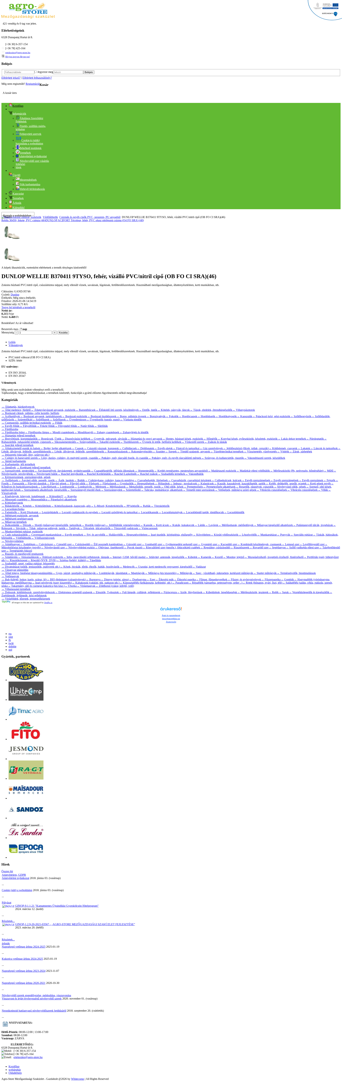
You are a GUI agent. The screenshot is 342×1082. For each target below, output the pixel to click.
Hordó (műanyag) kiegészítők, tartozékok (56, 525)
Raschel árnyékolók (70, 473)
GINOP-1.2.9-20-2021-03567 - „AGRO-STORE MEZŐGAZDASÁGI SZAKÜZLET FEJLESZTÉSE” (75, 924)
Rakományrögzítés (140, 451)
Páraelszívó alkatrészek (62, 499)
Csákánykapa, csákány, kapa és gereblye (109, 480)
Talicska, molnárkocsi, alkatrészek (162, 489)
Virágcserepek (148, 528)
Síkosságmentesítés (63, 441)
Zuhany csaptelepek (106, 432)
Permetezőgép (193, 486)
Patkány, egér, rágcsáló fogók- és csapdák (123, 457)
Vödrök (283, 451)
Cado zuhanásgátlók (14, 534)
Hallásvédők (114, 534)
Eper (150, 579)
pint (11, 636)
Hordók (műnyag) (93, 525)
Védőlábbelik (50, 217)
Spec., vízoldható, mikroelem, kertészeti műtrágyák (222, 573)
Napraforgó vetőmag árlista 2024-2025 (23, 946)
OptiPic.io (48, 602)
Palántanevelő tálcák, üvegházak (313, 525)
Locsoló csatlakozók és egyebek (78, 512)
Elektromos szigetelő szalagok (73, 592)
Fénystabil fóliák (66, 425)
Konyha (70, 496)
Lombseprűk (65, 486)
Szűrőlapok (57, 419)
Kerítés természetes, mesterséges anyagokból (181, 470)
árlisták (6, 943)
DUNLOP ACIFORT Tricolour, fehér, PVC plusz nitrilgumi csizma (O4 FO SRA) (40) (94, 220)
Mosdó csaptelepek (61, 432)
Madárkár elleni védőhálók (253, 470)
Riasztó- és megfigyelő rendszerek (22, 553)
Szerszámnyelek (111, 489)
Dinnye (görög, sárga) (114, 579)
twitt (11, 643)
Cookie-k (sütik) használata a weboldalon (29, 142)
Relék (273, 592)
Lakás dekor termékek (292, 438)
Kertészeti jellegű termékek (34, 467)
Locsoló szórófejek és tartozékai (118, 512)
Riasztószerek (239, 547)
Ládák (199, 525)
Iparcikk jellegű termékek (17, 445)
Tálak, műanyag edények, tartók (45, 528)
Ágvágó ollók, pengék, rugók (36, 480)
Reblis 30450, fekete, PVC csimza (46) (23, 220)
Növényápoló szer (53, 547)
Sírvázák (19, 528)
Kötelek (25, 505)
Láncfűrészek (47, 486)
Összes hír (7, 871)
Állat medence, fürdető (16, 409)
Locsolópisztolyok (170, 512)
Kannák (146, 525)
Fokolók (171, 416)
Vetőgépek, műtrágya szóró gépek (235, 489)
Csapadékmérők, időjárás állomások (112, 470)
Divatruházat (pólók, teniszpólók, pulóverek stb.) (30, 566)
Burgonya (93, 579)
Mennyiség (7, 332)
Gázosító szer (132, 544)
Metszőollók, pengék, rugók (143, 486)
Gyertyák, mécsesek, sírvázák (108, 438)
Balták (79, 480)
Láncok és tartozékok (324, 448)
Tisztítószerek (129, 441)
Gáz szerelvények (211, 448)
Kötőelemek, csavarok (283, 448)
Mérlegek (99, 486)
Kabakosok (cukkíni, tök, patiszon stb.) (95, 582)
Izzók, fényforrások (189, 592)
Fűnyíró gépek (56, 483)
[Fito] (26, 739)
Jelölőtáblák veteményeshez (122, 525)
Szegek (171, 451)
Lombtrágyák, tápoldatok (112, 573)
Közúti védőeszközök (224, 534)
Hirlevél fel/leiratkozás (32, 189)
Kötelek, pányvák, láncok (173, 409)
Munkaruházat (267, 534)
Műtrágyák (184, 573)
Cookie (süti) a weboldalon (17, 890)
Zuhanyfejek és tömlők (134, 432)
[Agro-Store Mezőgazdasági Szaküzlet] (28, 17)
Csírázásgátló (81, 544)
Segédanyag (277, 547)
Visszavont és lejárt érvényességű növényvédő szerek (32, 998)
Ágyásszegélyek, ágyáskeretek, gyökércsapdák (62, 470)
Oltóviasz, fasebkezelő (109, 547)
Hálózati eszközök (51, 557)
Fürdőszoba (9, 429)
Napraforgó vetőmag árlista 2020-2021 (23, 982)
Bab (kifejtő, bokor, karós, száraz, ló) (23, 579)
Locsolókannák (148, 512)
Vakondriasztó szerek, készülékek (264, 457)
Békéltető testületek (31, 148)
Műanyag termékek (14, 521)
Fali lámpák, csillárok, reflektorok (139, 592)
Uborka (70, 585)
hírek (18, 167)
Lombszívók (83, 486)
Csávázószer (44, 544)
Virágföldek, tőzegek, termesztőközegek (25, 598)
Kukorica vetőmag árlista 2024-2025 (22, 958)
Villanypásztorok (243, 409)
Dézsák (25, 525)
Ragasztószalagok (116, 451)
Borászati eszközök (74, 416)
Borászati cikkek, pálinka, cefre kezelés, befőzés (30, 413)
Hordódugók (206, 416)
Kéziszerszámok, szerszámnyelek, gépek (26, 477)
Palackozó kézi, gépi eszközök (271, 416)
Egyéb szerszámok (311, 480)
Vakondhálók (194, 473)
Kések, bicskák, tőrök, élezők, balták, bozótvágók (89, 566)
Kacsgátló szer (227, 544)
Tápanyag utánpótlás (14, 569)
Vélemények (16, 345)
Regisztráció (33, 83)
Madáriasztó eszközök (222, 470)
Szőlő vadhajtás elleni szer (302, 547)
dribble (12, 646)
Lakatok (303, 448)
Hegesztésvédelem (135, 534)
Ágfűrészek (9, 480)
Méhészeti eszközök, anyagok (20, 515)
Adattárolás (9, 557)
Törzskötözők (160, 505)
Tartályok (72, 528)
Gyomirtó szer (207, 544)
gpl (10, 649)
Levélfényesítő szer (312, 544)
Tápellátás (93, 560)
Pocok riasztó (133, 547)
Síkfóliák (101, 425)
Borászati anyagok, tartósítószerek (41, 416)
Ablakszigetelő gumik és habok (20, 448)
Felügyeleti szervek (30, 133)
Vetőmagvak (10, 576)
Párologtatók (315, 438)
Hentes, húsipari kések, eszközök (182, 438)
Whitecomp (77, 1078)
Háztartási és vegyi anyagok (144, 438)
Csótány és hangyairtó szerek (19, 457)
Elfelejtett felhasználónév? (37, 77)
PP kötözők (131, 505)
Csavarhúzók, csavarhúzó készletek (189, 480)
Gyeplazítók (125, 483)
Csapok (77, 448)
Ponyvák (283, 534)
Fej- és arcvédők (94, 534)
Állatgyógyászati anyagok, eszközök (53, 409)
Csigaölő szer (62, 544)
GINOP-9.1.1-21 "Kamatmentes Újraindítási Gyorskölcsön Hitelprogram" (57, 905)
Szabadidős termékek (171, 473)
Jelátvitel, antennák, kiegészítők (164, 557)
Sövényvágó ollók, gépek (290, 486)
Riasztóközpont (16, 560)
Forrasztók (16, 483)
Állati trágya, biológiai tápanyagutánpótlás (26, 573)
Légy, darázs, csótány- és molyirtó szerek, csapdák (68, 457)
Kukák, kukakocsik (181, 525)
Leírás (12, 342)
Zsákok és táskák (215, 441)
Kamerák (204, 557)
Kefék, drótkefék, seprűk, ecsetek (286, 483)
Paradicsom (180, 582)
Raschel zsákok (147, 473)
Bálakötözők (10, 505)
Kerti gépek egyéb (319, 483)
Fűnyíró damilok (35, 483)
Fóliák (57, 422)
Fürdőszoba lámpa (37, 432)
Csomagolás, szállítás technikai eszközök (26, 422)
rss (10, 633)
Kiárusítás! (18, 207)
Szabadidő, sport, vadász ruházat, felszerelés (28, 563)
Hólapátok (162, 483)
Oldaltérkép (15, 1072)
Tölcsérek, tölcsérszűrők (95, 528)
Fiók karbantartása (30, 184)
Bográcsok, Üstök (49, 438)
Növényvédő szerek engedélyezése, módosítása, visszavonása (36, 995)
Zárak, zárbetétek (300, 451)
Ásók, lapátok (64, 480)
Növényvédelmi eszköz (80, 547)
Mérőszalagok (116, 486)
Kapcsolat (18, 193)
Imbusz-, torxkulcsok (183, 483)
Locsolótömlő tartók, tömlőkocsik (203, 512)
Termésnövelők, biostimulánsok (296, 573)
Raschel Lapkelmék (124, 473)
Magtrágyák (136, 573)
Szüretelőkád (23, 419)
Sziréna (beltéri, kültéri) (71, 560)
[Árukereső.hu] (171, 610)
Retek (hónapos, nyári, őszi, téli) (262, 582)
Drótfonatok (145, 448)
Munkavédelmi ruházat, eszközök (22, 531)
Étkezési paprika (185, 579)
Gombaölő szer (151, 544)
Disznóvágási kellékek (75, 438)
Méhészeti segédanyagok (17, 518)
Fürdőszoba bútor (13, 432)
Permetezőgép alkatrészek (219, 486)
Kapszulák (244, 416)
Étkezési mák (164, 579)
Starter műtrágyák (265, 573)
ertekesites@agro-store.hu (17, 52)
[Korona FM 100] (26, 679)
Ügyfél (16, 175)
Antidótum (27, 544)
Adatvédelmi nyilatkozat (15, 878)
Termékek (25, 152)
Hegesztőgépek (144, 483)
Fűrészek (92, 483)
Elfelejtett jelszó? (10, 77)
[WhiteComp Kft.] (26, 699)
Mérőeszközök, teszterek (252, 592)
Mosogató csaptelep (14, 499)
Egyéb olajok (163, 448)
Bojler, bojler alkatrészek (55, 448)
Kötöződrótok (41, 505)
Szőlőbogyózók (300, 416)
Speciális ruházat (301, 534)
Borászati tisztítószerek (101, 416)
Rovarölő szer (258, 547)
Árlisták (16, 202)
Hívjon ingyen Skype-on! (17, 56)
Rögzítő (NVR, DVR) (41, 560)
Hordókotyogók (226, 416)
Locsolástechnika (12, 509)
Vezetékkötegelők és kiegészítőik (309, 592)
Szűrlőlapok (40, 419)
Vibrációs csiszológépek (271, 489)
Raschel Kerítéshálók (97, 473)
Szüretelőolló (131, 489)
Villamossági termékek (15, 589)
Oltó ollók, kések (172, 486)
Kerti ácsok (160, 525)
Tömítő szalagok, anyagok (193, 451)
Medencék (127, 566)
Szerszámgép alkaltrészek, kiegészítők (44, 489)
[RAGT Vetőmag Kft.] (26, 778)
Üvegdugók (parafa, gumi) (103, 419)
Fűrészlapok (107, 483)
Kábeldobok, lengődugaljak (219, 592)
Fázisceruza (168, 592)
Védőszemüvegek (43, 537)
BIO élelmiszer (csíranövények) (66, 579)
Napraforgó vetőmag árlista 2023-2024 (23, 970)
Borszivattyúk (155, 416)
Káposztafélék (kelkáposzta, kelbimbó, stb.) (145, 582)
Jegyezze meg (45, 71)
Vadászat (199, 566)
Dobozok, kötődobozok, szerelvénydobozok (28, 592)
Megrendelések (28, 179)
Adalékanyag (10, 544)
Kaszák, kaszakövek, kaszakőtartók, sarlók (239, 483)
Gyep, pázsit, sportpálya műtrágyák (74, 573)
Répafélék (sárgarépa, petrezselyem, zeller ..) (215, 582)
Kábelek (190, 557)
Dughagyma (137, 579)
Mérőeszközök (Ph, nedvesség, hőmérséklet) (296, 470)
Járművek (8, 467)
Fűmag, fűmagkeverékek (211, 579)
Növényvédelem (12, 541)
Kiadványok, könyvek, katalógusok (23, 496)
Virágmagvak (86, 585)
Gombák (287, 579)
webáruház (15, 1069)
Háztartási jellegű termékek (18, 435)
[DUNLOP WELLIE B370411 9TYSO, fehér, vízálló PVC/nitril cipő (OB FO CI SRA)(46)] (12, 242)
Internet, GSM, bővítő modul (127, 557)
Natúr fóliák (85, 425)
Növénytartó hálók (45, 473)
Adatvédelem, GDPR (14, 874)
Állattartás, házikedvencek (18, 406)
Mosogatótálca (37, 499)
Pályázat (6, 902)
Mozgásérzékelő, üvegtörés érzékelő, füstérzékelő (274, 557)
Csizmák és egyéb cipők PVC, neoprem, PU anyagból (89, 217)
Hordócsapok (187, 416)
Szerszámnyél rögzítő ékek (84, 489)
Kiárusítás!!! (54, 496)
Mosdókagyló (83, 432)
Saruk (284, 592)
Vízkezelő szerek (192, 441)
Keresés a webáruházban (17, 215)
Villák (323, 489)
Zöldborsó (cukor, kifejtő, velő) (114, 585)
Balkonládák (10, 525)
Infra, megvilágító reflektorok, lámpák (86, 557)
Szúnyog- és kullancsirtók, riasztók (222, 457)
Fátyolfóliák (28, 425)
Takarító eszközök (108, 441)
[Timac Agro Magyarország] (26, 719)
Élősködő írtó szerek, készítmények (117, 409)
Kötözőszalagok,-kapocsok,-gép (71, 505)
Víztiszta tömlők (131, 419)
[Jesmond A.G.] (26, 758)
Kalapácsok (205, 483)
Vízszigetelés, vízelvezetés (260, 451)
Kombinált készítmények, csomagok (259, 544)
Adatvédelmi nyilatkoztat (33, 156)
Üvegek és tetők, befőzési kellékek (160, 441)
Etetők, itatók (148, 409)
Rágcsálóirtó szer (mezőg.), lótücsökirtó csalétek (171, 547)
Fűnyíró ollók (75, 483)
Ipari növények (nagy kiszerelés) (52, 582)
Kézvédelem (201, 534)
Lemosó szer (290, 544)
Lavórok (211, 525)
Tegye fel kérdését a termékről (18, 307)
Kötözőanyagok (12, 502)
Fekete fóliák (46, 425)
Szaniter (158, 451)
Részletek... (8, 921)
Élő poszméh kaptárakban (106, 544)
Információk (19, 113)
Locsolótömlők (234, 512)
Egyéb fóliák (10, 425)
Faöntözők (9, 512)
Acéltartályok (10, 416)
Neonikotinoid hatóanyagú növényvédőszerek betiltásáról (34, 1010)
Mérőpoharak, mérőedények (235, 525)
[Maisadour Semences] (26, 798)
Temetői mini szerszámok (199, 489)
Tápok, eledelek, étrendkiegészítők (211, 409)
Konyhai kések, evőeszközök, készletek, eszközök (247, 438)
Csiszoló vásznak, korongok (101, 448)
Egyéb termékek (72, 534)
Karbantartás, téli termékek (18, 464)
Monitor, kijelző (233, 557)
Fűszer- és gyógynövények (244, 579)
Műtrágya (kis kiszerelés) (160, 573)
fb (10, 640)
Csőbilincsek (128, 448)
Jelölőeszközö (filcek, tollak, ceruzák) (246, 448)
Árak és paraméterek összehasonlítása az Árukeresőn (171, 618)
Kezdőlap (17, 105)
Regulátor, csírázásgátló (215, 547)
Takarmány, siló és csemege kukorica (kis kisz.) (36, 585)
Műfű (328, 470)
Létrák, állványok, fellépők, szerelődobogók (77, 451)
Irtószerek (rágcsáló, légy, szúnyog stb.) (25, 454)
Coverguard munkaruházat (44, 534)
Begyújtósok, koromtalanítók (19, 438)
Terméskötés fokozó (19, 550)
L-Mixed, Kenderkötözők (107, 505)
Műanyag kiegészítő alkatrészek (273, 525)
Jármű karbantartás (13, 461)
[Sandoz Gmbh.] (26, 817)
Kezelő (217, 557)
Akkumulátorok (28, 557)
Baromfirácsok (85, 409)
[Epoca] (26, 857)
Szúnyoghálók (86, 441)
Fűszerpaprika (271, 579)
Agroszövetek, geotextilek (17, 470)
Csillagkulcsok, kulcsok (226, 480)
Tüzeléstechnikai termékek (226, 451)
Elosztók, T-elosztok (105, 592)
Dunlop (15, 294)
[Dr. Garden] (26, 837)
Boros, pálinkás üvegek (131, 416)
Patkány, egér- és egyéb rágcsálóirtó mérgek (174, 457)
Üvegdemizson (76, 419)
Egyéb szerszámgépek (256, 480)
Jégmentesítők (144, 470)
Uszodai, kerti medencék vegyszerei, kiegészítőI (163, 566)
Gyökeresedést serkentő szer (180, 544)
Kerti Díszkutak (27, 512)
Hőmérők (210, 438)
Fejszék (329, 480)
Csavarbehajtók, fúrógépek (151, 480)
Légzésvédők (247, 534)
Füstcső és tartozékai (186, 448)
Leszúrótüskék (48, 512)
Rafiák (145, 505)
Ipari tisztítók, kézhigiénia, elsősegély (170, 534)
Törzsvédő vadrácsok (124, 528)
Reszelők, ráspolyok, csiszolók (254, 486)
